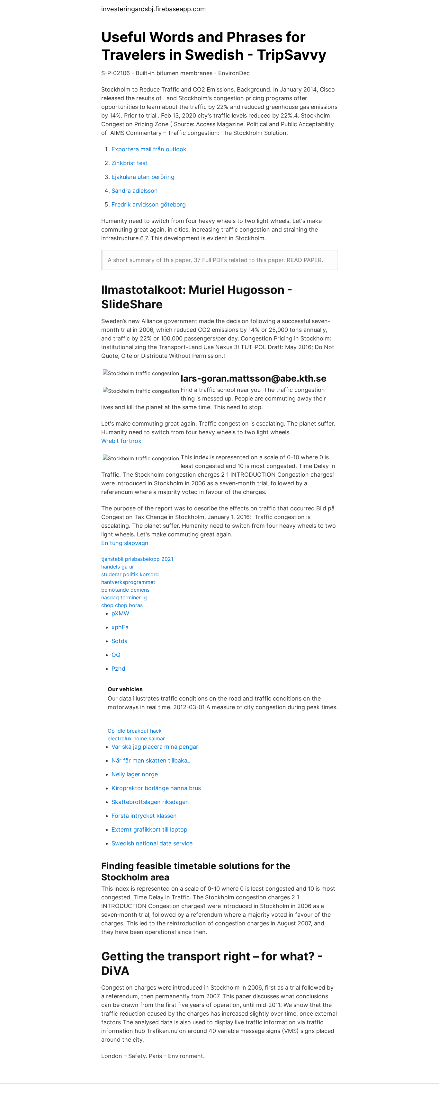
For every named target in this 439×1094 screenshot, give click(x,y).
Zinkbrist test (130, 163)
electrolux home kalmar (136, 738)
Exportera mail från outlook (149, 149)
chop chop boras (122, 605)
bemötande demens (125, 590)
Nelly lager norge (135, 774)
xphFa (120, 627)
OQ (116, 654)
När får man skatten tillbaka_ (151, 760)
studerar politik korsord (130, 574)
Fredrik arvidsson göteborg (149, 204)
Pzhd (118, 668)
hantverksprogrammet (128, 582)
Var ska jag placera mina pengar (155, 746)
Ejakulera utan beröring (143, 176)
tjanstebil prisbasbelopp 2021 (137, 559)
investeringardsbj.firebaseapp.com (153, 9)
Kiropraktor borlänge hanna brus (156, 788)
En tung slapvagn (124, 543)
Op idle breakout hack (135, 731)
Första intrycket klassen (144, 815)
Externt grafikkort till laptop (149, 829)
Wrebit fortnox (121, 440)
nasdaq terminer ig (124, 597)
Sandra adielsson (135, 190)
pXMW (120, 613)
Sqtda (120, 641)
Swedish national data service (152, 843)
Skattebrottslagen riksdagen (150, 801)
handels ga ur (117, 566)
